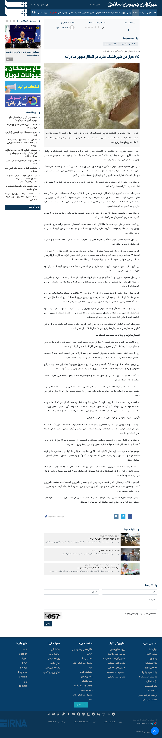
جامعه (117, 12)
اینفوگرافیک (87, 681)
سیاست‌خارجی (101, 12)
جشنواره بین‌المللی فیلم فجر (82, 665)
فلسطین (85, 12)
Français (22, 686)
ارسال (48, 623)
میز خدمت (152, 691)
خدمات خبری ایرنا (149, 700)
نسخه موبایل (81, 705)
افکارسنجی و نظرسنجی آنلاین (82, 652)
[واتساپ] (48, 714)
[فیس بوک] (68, 714)
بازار (45, 12)
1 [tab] (18, 21)
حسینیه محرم (86, 690)
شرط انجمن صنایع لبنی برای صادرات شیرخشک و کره (98, 568)
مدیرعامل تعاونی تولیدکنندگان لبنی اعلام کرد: (121, 51)
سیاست (142, 12)
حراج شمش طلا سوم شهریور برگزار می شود (21, 134)
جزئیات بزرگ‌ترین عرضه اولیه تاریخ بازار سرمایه (21, 170)
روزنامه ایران (54, 654)
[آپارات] (99, 714)
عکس (71, 12)
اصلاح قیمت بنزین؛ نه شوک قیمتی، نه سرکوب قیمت (21, 188)
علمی (92, 12)
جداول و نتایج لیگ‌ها (83, 686)
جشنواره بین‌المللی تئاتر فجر (82, 697)
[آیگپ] (88, 714)
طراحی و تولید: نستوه (144, 723)
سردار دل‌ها (87, 658)
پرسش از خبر (86, 677)
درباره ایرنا (153, 649)
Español (22, 672)
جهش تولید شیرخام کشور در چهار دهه (104, 538)
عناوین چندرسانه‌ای (116, 677)
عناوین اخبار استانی (116, 663)
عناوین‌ (149, 12)
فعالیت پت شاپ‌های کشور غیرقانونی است (21, 162)
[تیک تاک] (63, 714)
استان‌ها (78, 12)
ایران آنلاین (55, 663)
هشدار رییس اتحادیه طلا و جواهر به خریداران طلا (22, 126)
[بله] (93, 714)
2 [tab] (14, 21)
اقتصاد (135, 12)
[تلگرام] (114, 714)
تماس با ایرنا (151, 654)
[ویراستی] (73, 714)
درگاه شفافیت (151, 681)
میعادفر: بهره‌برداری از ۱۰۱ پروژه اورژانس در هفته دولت (22, 54)
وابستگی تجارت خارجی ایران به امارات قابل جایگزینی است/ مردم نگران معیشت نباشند (21, 153)
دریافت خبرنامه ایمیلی (147, 695)
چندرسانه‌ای (62, 12)
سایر (34, 12)
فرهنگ (111, 12)
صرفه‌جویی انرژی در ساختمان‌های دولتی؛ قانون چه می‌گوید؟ (23, 119)
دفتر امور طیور (110, 44)
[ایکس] (109, 714)
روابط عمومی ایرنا (149, 672)
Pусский (23, 677)
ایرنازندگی (55, 649)
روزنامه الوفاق (54, 659)
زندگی (40, 12)
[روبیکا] (104, 714)
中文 (25, 649)
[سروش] (78, 714)
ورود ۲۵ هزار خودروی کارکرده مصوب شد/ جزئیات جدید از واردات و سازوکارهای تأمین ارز (22, 179)
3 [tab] (11, 21)
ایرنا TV (51, 12)
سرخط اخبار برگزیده (116, 654)
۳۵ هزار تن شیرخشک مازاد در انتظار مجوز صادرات (102, 57)
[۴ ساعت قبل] (22, 37)
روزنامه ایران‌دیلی (52, 668)
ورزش (129, 12)
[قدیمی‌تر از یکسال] (130, 539)
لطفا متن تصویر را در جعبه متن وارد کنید (140, 613)
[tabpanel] (22, 44)
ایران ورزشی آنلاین (52, 672)
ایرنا (132, 5)
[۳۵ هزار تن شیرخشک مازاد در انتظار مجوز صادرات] (92, 96)
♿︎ (155, 730)
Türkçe (23, 668)
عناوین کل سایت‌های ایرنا (114, 659)
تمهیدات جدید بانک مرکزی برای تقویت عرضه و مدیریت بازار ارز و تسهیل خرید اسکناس (21, 197)
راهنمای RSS (151, 668)
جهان (123, 12)
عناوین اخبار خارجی (116, 668)
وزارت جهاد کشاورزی (128, 44)
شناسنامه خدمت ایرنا (148, 677)
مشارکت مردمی (150, 686)
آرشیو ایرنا (153, 659)
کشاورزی (64, 22)
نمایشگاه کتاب (86, 672)
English (23, 654)
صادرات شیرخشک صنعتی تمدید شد (104, 550)
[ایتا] (83, 714)
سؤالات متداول (150, 663)
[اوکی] (58, 714)
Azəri (24, 663)
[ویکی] (53, 714)
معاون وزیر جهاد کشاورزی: (109, 535)
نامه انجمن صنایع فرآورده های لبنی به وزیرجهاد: (101, 564)
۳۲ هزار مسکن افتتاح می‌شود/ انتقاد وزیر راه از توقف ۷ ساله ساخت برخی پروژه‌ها (21, 143)
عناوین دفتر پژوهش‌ (116, 672)
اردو (25, 681)
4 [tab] (7, 21)
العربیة (24, 659)
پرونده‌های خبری (117, 649)
